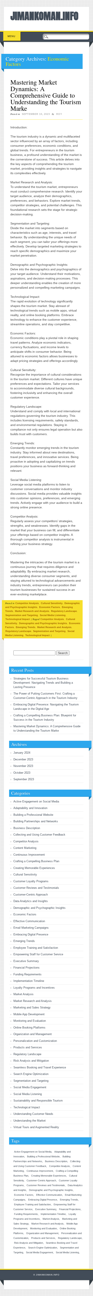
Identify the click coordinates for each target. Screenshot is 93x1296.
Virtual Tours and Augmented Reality (36, 1127)
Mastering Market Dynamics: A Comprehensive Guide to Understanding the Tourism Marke (45, 95)
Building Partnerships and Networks (35, 821)
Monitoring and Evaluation (29, 1020)
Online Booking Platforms (29, 1027)
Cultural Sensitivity (52, 603)
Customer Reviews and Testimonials (36, 887)
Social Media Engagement (29, 1087)
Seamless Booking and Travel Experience (39, 1067)
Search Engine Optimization (30, 1074)
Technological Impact (17, 619)
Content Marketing (24, 848)
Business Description (26, 828)
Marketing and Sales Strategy (32, 1007)
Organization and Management (32, 1034)
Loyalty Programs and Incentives (34, 987)
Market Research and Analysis (32, 611)
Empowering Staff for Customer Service (38, 954)
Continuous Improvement (29, 854)
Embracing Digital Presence (30, 934)
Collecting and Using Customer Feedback (39, 834)
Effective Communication (29, 921)
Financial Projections (26, 967)
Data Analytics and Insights (30, 901)
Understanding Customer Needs (33, 1113)
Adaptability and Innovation (30, 808)
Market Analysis (23, 994)
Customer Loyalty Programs (30, 881)
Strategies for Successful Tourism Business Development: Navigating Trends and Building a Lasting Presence (43, 683)
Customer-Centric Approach (30, 894)
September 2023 (23, 779)
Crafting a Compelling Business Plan (36, 861)
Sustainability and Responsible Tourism (38, 1100)
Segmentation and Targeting (21, 615)
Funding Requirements (27, 974)
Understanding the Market (29, 1120)
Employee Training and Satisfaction (35, 947)
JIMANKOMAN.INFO (44, 16)
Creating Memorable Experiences (34, 868)
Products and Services (27, 1047)
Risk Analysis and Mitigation (31, 1060)
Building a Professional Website (33, 814)
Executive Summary (26, 961)
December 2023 (23, 759)
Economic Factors (49, 607)
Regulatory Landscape (64, 611)
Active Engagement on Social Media (36, 801)
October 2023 (21, 772)
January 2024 (21, 752)
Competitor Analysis (27, 603)
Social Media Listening (53, 615)
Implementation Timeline (28, 981)
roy (59, 114)
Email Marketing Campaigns (31, 927)
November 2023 (23, 766)
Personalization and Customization (35, 1040)
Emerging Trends (25, 627)
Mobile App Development (29, 1014)
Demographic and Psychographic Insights (43, 623)
